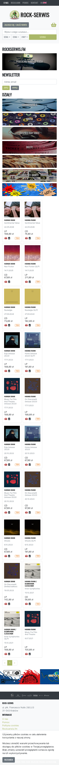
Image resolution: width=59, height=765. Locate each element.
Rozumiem (8, 759)
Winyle (29, 119)
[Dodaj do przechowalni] (9, 238)
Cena (15, 36)
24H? (23, 36)
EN (42, 2)
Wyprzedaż (29, 189)
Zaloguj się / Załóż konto (15, 24)
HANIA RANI (9, 220)
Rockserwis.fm (9, 728)
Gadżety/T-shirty (30, 175)
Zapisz (6, 87)
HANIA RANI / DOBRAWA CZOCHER (31, 583)
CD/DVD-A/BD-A (29, 105)
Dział (6, 36)
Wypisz (15, 87)
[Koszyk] (54, 24)
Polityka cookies (10, 725)
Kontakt (34, 2)
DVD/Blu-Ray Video (29, 133)
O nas (6, 2)
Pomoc (25, 2)
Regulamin (15, 2)
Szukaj (43, 36)
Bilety (29, 147)
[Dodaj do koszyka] (5, 238)
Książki (29, 161)
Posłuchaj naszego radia (29, 61)
